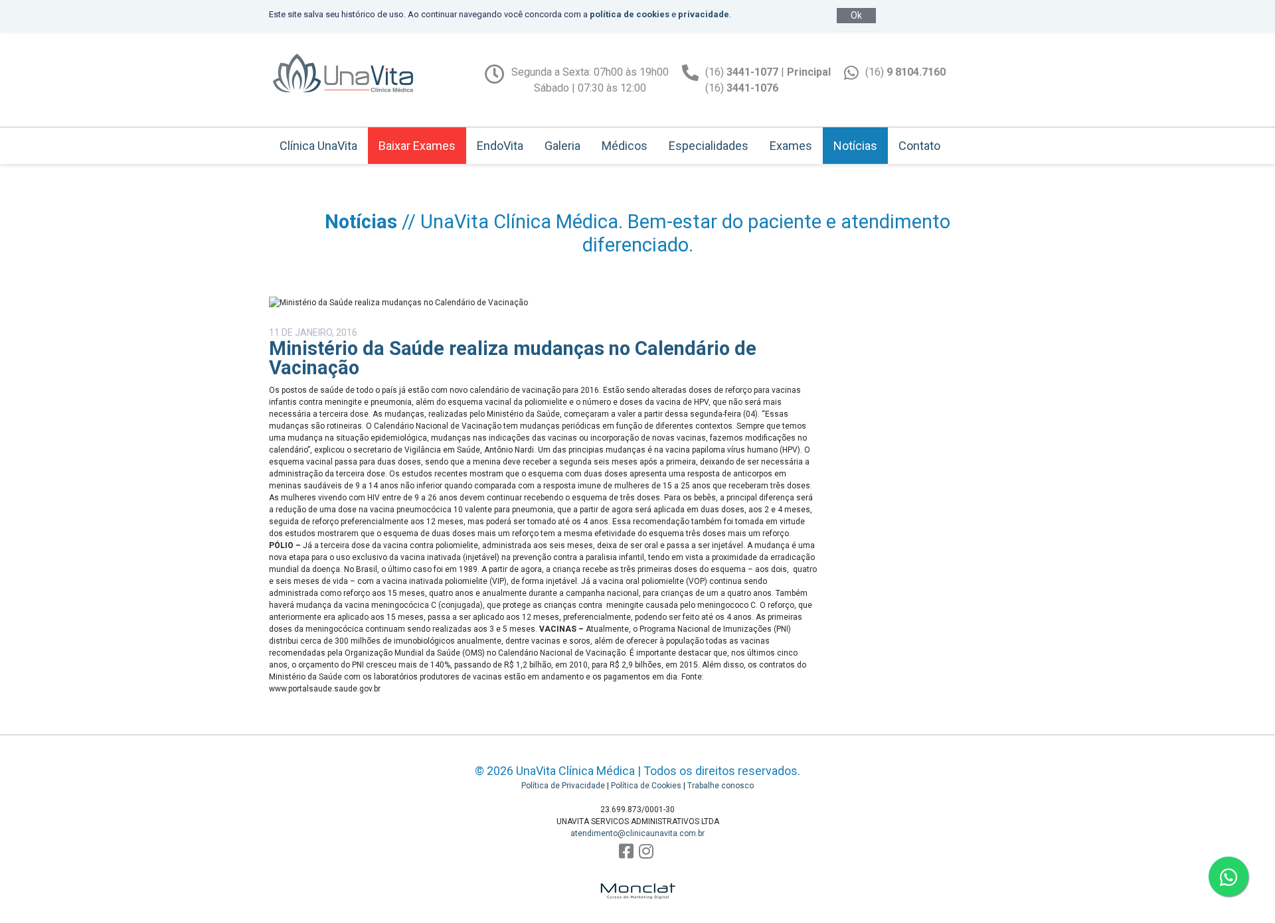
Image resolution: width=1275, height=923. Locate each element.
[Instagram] (646, 851)
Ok (856, 15)
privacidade (703, 14)
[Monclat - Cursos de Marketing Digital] (637, 883)
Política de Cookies (646, 785)
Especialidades (708, 146)
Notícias (855, 146)
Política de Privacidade (563, 785)
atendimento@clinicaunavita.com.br (637, 833)
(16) (905, 72)
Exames (791, 146)
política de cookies (629, 14)
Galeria (562, 146)
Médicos (624, 146)
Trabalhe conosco (720, 785)
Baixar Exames (417, 146)
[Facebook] (626, 851)
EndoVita (500, 146)
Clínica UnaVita (318, 146)
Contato (919, 146)
